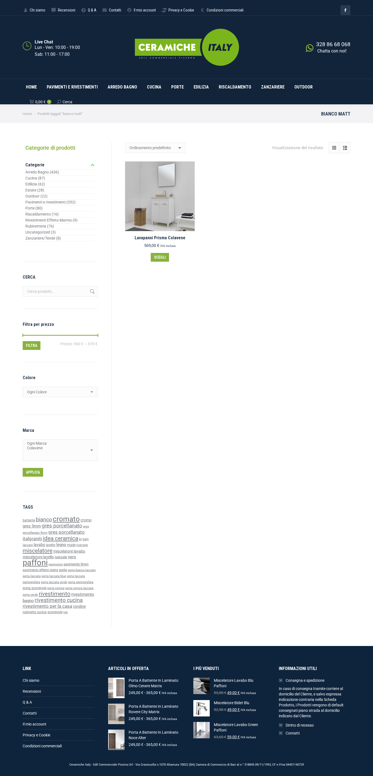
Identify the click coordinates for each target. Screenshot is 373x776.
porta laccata (32, 576)
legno (61, 544)
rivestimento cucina (59, 600)
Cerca (91, 291)
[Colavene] (58, 448)
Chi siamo (31, 680)
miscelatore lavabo (69, 551)
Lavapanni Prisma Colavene (160, 237)
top (65, 612)
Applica (33, 472)
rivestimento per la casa (47, 606)
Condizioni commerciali (42, 746)
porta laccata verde (54, 582)
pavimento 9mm (76, 564)
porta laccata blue (54, 576)
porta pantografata (80, 582)
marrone (82, 545)
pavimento (56, 564)
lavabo (39, 544)
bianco (44, 520)
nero (72, 556)
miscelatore (37, 550)
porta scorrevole (34, 588)
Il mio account (34, 724)
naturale (61, 557)
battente (29, 520)
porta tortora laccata (79, 588)
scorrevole (55, 612)
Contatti (30, 713)
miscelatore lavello (38, 557)
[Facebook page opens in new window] (345, 10)
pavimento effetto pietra (40, 570)
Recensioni (32, 691)
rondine (79, 606)
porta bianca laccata (82, 570)
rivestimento (54, 593)
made (71, 545)
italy (85, 539)
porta (63, 570)
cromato (66, 519)
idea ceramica (60, 538)
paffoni (35, 562)
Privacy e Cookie (36, 735)
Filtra (31, 345)
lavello (50, 545)
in (80, 539)
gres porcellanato (62, 526)
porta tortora (55, 588)
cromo (86, 520)
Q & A (27, 702)
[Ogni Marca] (58, 443)
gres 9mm (32, 526)
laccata (28, 545)
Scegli (160, 257)
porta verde (30, 595)
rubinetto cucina (35, 612)
